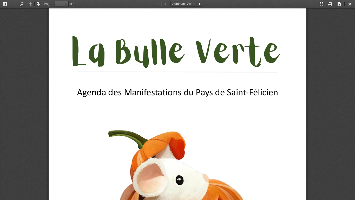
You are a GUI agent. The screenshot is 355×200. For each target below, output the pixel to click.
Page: (48, 4)
